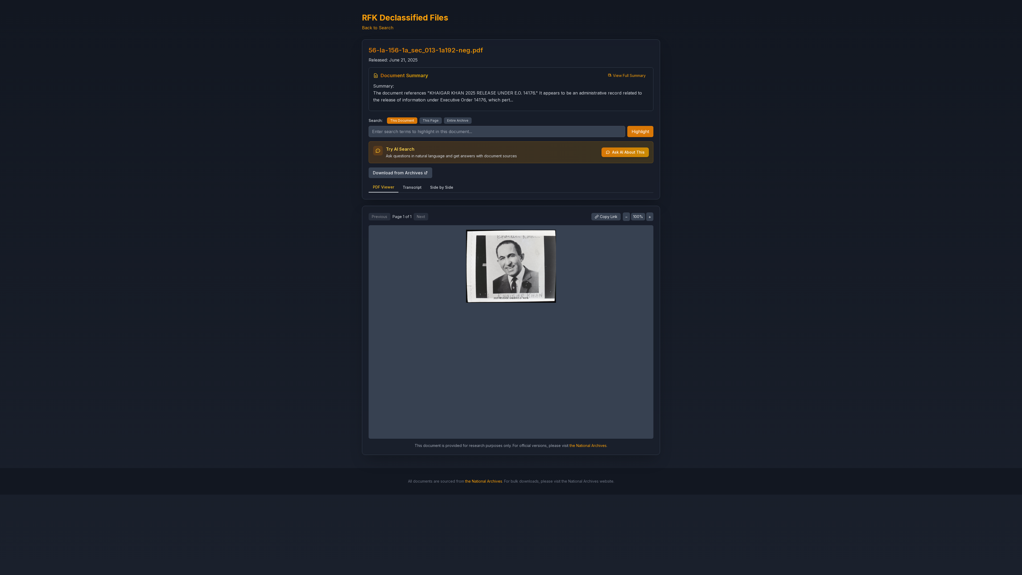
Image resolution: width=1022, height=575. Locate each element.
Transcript (412, 187)
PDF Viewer (383, 187)
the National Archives (588, 445)
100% (638, 216)
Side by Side (441, 187)
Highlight (640, 131)
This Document (402, 120)
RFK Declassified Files (405, 17)
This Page (431, 120)
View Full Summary (629, 75)
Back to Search (377, 27)
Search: (376, 120)
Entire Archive (457, 120)
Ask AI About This (628, 152)
